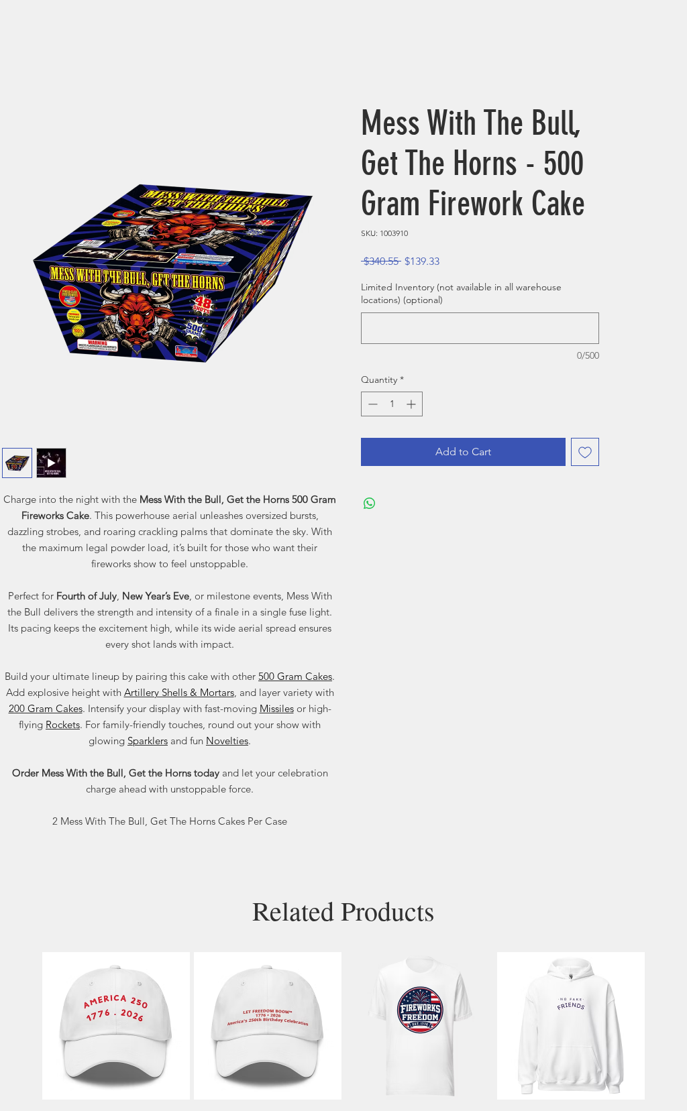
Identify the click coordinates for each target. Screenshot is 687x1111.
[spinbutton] (392, 404)
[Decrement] (371, 404)
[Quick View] (116, 1026)
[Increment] (412, 404)
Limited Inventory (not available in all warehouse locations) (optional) (461, 293)
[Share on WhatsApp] (370, 503)
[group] (343, 1025)
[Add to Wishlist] (585, 452)
